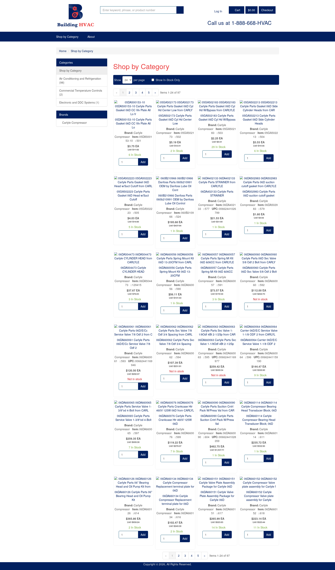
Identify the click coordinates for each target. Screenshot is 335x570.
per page (139, 80)
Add (143, 162)
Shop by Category (67, 37)
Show (117, 80)
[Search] (180, 10)
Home (62, 51)
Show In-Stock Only (168, 80)
